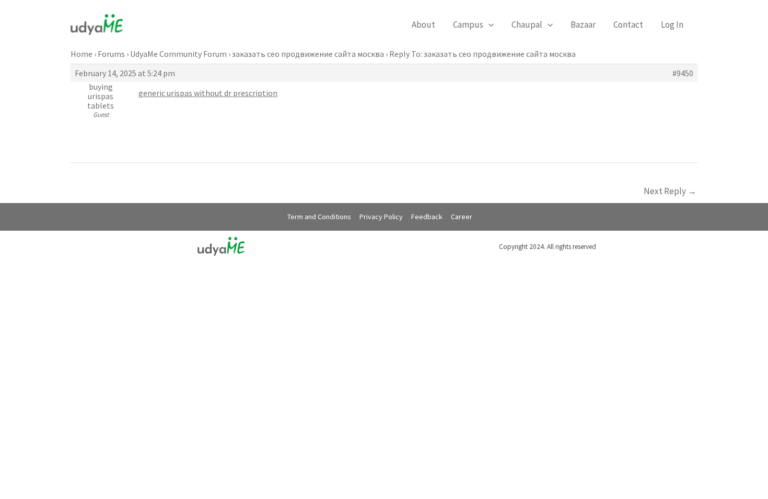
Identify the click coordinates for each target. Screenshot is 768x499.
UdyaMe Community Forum (178, 54)
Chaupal (526, 24)
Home (81, 54)
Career (461, 216)
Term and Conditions (319, 216)
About (423, 24)
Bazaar (583, 24)
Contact (628, 24)
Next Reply (670, 191)
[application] (488, 24)
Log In (672, 24)
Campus (468, 24)
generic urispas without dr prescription (207, 93)
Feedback (427, 216)
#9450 (682, 73)
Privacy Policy (381, 216)
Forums (111, 54)
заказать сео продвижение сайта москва (308, 54)
